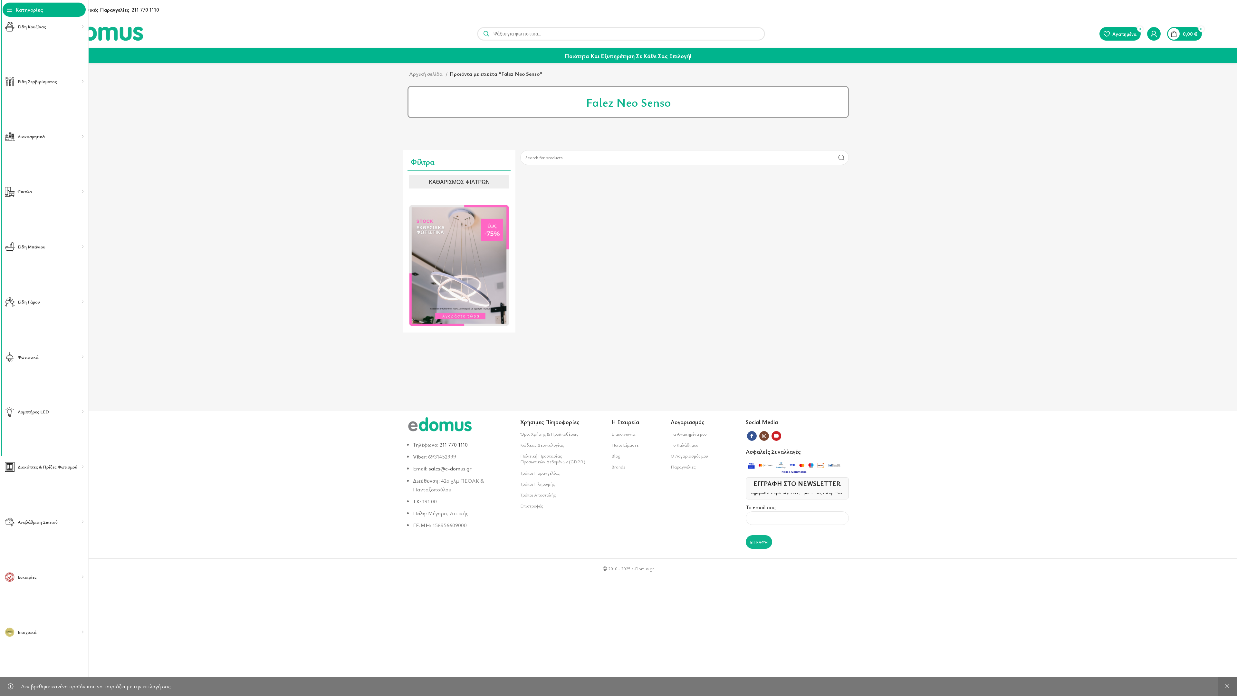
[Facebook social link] (752, 436)
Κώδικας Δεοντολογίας (542, 445)
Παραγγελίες (683, 467)
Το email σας (761, 507)
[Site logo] (99, 33)
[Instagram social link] (764, 436)
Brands (618, 467)
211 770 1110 (145, 9)
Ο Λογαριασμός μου (689, 456)
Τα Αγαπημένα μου (689, 434)
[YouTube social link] (776, 436)
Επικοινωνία (623, 434)
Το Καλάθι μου (684, 445)
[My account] (1154, 33)
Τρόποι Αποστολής (538, 495)
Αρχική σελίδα (426, 73)
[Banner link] (459, 265)
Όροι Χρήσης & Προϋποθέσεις (549, 434)
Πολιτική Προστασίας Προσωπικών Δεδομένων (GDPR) (552, 459)
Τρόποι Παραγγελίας (540, 473)
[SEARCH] (841, 157)
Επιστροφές (531, 506)
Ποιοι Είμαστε (624, 445)
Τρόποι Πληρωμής (537, 484)
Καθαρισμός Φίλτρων (459, 182)
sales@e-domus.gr (450, 468)
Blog (615, 456)
